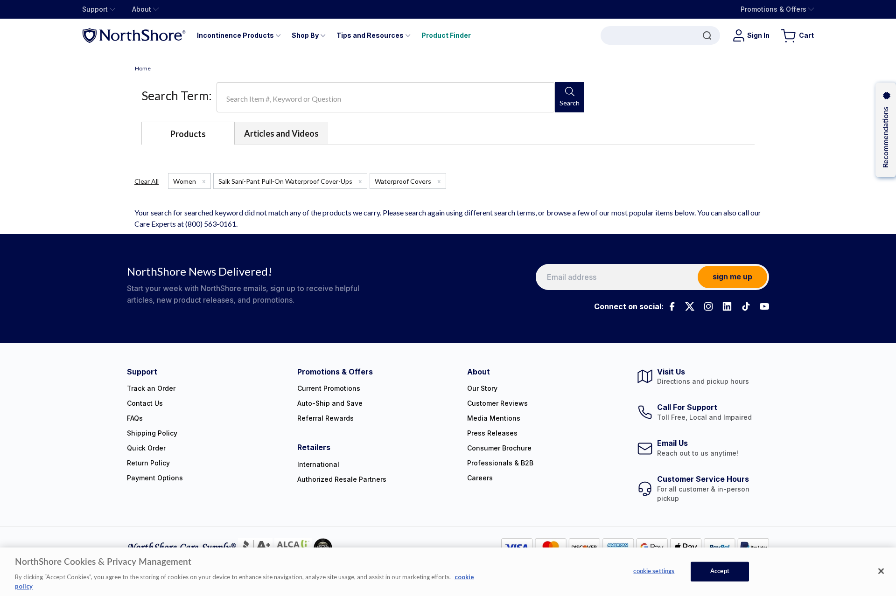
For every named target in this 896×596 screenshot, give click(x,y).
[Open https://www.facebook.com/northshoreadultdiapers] (671, 306)
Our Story (482, 388)
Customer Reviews (497, 403)
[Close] (881, 571)
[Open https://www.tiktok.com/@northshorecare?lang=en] (745, 306)
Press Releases (492, 433)
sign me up (732, 276)
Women (189, 181)
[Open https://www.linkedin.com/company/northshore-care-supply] (727, 306)
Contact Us (145, 403)
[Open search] (660, 35)
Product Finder (446, 35)
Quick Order (146, 448)
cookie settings (653, 571)
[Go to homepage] (134, 35)
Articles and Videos (281, 133)
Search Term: (176, 95)
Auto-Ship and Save (330, 403)
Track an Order (151, 388)
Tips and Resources (370, 35)
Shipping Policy (152, 433)
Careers (480, 478)
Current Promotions (328, 388)
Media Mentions (493, 418)
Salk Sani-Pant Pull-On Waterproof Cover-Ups (290, 181)
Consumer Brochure (499, 448)
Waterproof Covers (408, 181)
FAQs (135, 418)
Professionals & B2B (500, 463)
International (318, 464)
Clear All (146, 181)
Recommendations (885, 137)
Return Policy (148, 463)
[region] (448, 571)
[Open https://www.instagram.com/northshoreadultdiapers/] (708, 306)
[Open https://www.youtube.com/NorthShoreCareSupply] (764, 306)
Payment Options (155, 478)
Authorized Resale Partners (341, 479)
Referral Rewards (325, 418)
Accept (719, 571)
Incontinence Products (235, 35)
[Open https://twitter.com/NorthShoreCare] (689, 306)
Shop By (305, 35)
